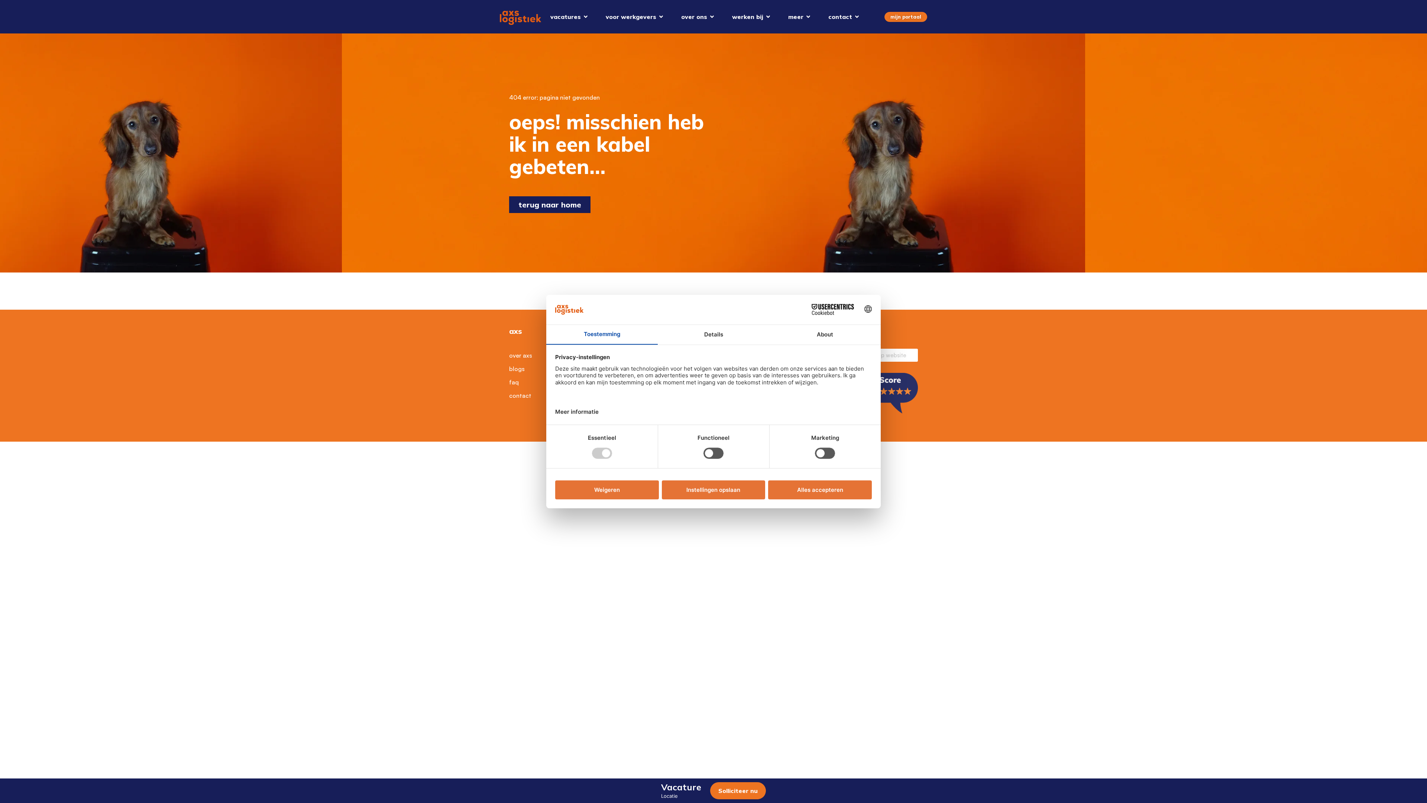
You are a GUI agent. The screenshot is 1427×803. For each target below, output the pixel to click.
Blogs (517, 369)
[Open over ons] (712, 16)
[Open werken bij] (768, 16)
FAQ (514, 382)
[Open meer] (808, 16)
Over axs (520, 355)
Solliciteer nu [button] (738, 790)
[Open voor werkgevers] (661, 16)
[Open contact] (857, 16)
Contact (520, 395)
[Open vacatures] (586, 16)
